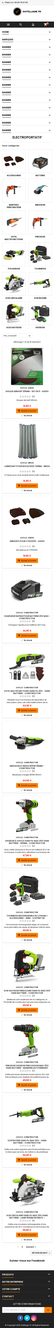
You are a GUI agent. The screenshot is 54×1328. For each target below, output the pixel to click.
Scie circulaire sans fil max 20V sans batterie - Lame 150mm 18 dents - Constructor (27, 1218)
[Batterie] (40, 161)
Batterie (40, 175)
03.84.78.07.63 (21, 2)
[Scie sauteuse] (14, 313)
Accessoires (14, 175)
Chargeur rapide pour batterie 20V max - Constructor (27, 617)
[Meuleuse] (40, 190)
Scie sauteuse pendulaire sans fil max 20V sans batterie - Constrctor (27, 991)
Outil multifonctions (14, 238)
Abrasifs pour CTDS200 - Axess (27, 541)
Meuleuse (40, 204)
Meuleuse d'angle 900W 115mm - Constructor (27, 767)
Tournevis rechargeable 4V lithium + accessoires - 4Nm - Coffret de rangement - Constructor (27, 918)
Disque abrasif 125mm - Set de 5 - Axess (27, 391)
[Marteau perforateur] (14, 190)
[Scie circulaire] (14, 284)
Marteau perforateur (14, 206)
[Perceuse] (40, 222)
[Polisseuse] (14, 254)
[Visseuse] (40, 313)
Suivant (31, 1247)
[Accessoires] (14, 161)
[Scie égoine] (40, 284)
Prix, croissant (17, 336)
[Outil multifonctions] (14, 222)
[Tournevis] (40, 254)
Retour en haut (41, 1253)
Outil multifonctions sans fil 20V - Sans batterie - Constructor (27, 692)
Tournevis (40, 268)
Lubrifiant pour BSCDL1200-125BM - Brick (27, 466)
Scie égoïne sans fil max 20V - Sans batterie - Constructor (27, 1141)
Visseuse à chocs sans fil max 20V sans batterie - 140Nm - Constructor (27, 842)
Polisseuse (14, 268)
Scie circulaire (13, 298)
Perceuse (40, 236)
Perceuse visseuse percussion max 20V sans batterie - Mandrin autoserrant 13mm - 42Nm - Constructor (27, 1068)
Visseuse (40, 327)
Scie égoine (40, 298)
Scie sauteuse (13, 327)
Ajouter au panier (27, 410)
